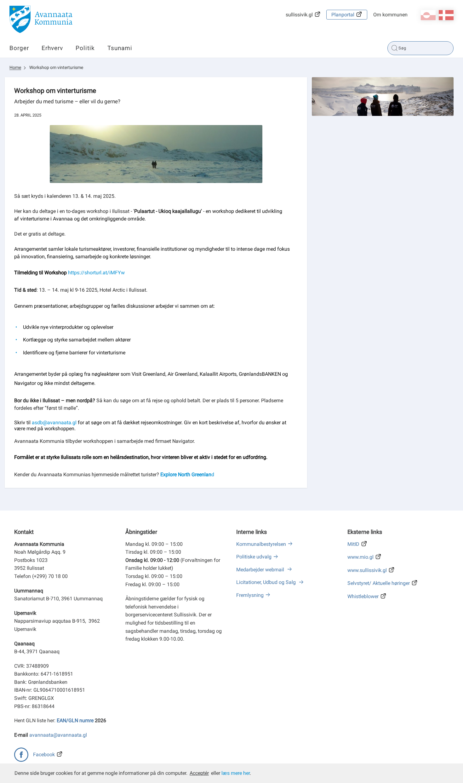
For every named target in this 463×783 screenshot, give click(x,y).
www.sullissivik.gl (367, 570)
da (446, 15)
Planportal (342, 15)
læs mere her (235, 773)
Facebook (44, 754)
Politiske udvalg (254, 557)
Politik (85, 48)
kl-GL (428, 15)
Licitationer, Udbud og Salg (266, 582)
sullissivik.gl (299, 15)
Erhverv (52, 48)
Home (15, 67)
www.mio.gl (360, 557)
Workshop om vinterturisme (56, 67)
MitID (353, 544)
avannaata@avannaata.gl (58, 735)
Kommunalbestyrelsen (261, 544)
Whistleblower (363, 596)
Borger (19, 48)
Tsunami (119, 48)
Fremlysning (250, 595)
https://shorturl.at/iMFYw (96, 273)
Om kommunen (390, 15)
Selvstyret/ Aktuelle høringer (378, 583)
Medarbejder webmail (260, 570)
